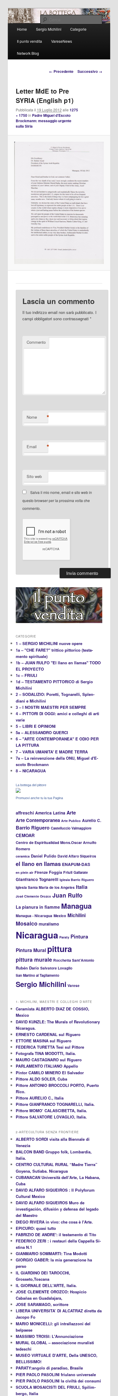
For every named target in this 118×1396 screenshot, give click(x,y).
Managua (76, 906)
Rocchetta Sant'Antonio (73, 960)
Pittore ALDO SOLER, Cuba (41, 1079)
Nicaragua (37, 935)
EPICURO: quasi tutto (36, 1228)
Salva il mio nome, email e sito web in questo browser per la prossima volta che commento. (57, 500)
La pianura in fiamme (38, 907)
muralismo (49, 924)
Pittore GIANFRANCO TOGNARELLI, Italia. (55, 1104)
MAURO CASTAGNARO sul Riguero (49, 1060)
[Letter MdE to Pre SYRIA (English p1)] (58, 203)
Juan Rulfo (67, 895)
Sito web (34, 476)
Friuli (67, 872)
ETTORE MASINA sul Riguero (43, 1041)
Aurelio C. (91, 820)
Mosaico (27, 923)
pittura (59, 948)
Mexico (60, 915)
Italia (81, 886)
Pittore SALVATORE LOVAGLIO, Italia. (51, 1117)
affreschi (25, 813)
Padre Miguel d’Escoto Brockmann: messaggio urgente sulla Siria (43, 121)
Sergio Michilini (41, 984)
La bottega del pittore (31, 785)
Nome (37, 417)
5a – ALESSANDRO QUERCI (42, 732)
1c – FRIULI (26, 675)
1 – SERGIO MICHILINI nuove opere (49, 643)
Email (37, 446)
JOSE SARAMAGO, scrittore (42, 1304)
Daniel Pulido (43, 856)
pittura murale (34, 959)
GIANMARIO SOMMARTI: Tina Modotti (51, 1253)
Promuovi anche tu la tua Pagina (39, 798)
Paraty (64, 937)
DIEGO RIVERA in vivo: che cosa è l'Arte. (54, 1222)
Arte (71, 812)
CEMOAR (25, 835)
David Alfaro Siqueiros (76, 856)
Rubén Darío (27, 968)
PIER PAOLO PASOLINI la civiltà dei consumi (58, 1381)
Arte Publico (71, 820)
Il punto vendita (29, 41)
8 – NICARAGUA (31, 771)
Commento (36, 342)
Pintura (79, 936)
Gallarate (81, 872)
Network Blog (28, 53)
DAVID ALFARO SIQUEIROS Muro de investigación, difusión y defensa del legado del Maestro (57, 1209)
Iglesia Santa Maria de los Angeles (45, 887)
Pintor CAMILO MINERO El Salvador (50, 1072)
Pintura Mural (31, 950)
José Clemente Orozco (33, 896)
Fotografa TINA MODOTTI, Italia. (46, 1053)
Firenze (41, 872)
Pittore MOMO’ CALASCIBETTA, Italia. (51, 1110)
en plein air (24, 872)
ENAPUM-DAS (76, 864)
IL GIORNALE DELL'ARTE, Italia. (46, 1285)
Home (22, 29)
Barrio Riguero (33, 827)
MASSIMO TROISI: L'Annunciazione (49, 1336)
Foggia (55, 872)
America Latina (50, 813)
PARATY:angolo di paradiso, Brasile (49, 1368)
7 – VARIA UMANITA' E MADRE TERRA (52, 752)
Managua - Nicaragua (34, 915)
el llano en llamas (38, 864)
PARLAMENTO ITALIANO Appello (47, 1066)
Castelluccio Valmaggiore (71, 828)
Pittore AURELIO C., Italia (40, 1098)
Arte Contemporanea (38, 820)
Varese (73, 985)
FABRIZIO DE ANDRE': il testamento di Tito (56, 1234)
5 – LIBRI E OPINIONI (36, 726)
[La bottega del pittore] (18, 791)
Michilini (76, 915)
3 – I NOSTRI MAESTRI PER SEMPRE (51, 707)
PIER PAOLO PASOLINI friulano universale (56, 1374)
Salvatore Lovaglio (56, 968)
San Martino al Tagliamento (37, 975)
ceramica (23, 856)
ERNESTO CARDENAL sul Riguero (48, 1034)
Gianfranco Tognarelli (37, 879)
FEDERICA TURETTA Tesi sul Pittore (50, 1047)
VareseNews (61, 41)
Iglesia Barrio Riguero (77, 879)
